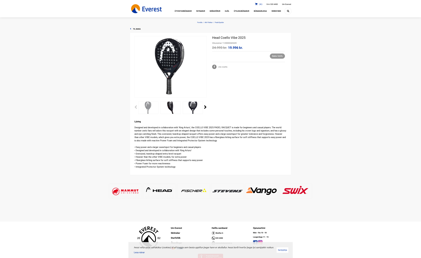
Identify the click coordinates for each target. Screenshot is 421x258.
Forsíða (199, 22)
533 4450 (274, 4)
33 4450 (220, 238)
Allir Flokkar (209, 22)
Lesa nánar (139, 252)
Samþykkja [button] (282, 250)
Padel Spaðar (219, 22)
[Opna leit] (288, 11)
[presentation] (135, 107)
